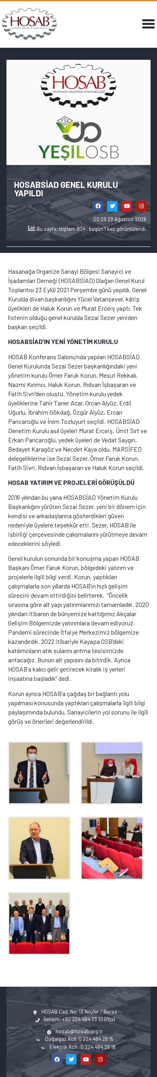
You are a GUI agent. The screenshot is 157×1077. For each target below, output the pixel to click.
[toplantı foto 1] (115, 848)
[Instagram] (141, 206)
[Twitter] (112, 206)
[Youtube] (127, 206)
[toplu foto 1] (42, 923)
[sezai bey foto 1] (42, 848)
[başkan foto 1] (42, 772)
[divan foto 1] (115, 772)
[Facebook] (98, 206)
